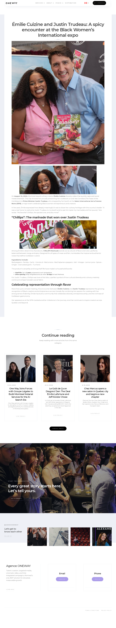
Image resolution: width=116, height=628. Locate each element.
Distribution (70, 3)
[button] (39, 3)
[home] (11, 3)
